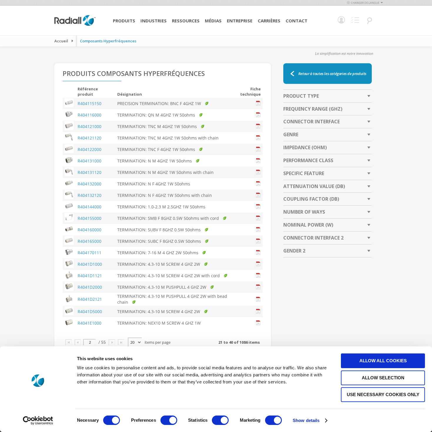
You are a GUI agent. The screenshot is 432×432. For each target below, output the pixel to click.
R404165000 (89, 241)
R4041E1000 (89, 323)
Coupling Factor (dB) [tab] (311, 199)
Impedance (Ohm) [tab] (305, 147)
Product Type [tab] (301, 96)
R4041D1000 (90, 264)
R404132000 (89, 184)
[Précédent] (78, 342)
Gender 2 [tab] (294, 250)
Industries (153, 21)
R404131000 (89, 161)
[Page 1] (69, 342)
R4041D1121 (90, 275)
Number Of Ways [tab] (304, 212)
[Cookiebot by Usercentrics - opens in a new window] (38, 420)
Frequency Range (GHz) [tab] (312, 109)
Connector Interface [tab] (311, 121)
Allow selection (383, 377)
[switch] (168, 421)
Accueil (61, 41)
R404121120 (89, 138)
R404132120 (89, 195)
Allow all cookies (383, 360)
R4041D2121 (90, 299)
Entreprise (239, 21)
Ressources (186, 21)
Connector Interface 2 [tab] (313, 238)
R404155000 (89, 218)
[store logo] (75, 25)
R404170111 (89, 252)
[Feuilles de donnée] (258, 103)
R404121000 (89, 126)
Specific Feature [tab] (303, 173)
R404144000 (89, 207)
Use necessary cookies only (383, 394)
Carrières (269, 21)
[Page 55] (121, 342)
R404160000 (89, 229)
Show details (306, 420)
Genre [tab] (290, 134)
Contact (296, 21)
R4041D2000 (90, 287)
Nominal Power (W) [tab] (308, 225)
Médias (213, 21)
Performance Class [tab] (308, 160)
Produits (124, 21)
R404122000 (89, 149)
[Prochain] (112, 342)
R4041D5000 (90, 311)
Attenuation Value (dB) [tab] (314, 186)
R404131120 (89, 172)
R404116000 (89, 115)
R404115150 (89, 103)
